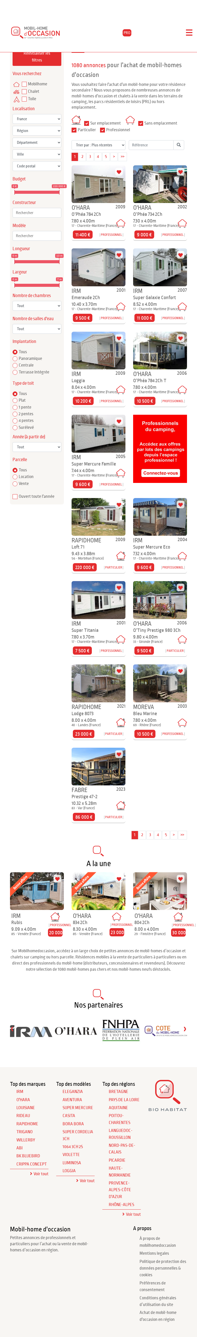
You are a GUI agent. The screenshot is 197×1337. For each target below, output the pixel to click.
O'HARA (23, 1100)
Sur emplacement (105, 123)
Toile (32, 99)
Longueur (21, 248)
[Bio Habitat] (168, 1109)
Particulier (87, 130)
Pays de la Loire (124, 1100)
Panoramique (30, 358)
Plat (22, 400)
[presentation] (12, 1028)
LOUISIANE (25, 1108)
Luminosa (72, 1163)
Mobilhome (37, 84)
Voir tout (41, 1174)
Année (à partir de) (29, 436)
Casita (69, 1115)
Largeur (20, 272)
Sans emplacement (160, 123)
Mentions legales (154, 1253)
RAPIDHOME (27, 1124)
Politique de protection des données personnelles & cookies (163, 1268)
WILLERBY (25, 1140)
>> (122, 156)
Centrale (26, 365)
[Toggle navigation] (189, 33)
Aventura (72, 1100)
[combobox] (37, 213)
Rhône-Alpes (121, 1204)
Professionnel (118, 130)
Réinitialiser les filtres (37, 56)
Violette (71, 1154)
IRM (19, 1091)
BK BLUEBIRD (28, 1156)
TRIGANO (24, 1132)
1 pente (25, 407)
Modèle (19, 225)
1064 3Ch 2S (73, 1146)
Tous (23, 352)
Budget (19, 179)
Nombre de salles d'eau (33, 318)
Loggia (69, 1171)
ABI (19, 1148)
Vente (24, 483)
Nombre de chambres (32, 295)
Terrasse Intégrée (34, 372)
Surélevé (26, 427)
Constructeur (24, 202)
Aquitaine (118, 1108)
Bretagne (118, 1091)
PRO (127, 33)
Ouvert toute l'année (36, 496)
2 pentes (26, 414)
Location (26, 476)
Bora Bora (73, 1124)
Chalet (33, 91)
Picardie (117, 1160)
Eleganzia (73, 1091)
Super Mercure (78, 1108)
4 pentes (26, 420)
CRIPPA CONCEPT (31, 1164)
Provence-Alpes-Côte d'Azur (120, 1190)
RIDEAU (23, 1115)
